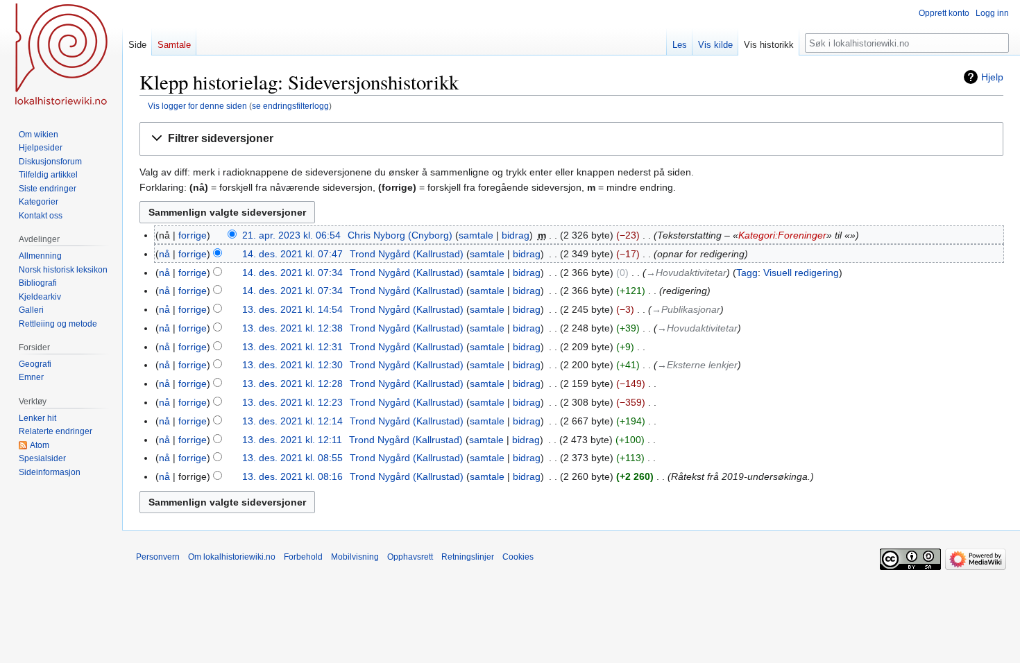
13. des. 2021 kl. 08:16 (292, 476)
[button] (571, 139)
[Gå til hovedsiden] (61, 55)
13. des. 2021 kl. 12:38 (292, 328)
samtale (476, 235)
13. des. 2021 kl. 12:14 (292, 421)
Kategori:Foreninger (782, 235)
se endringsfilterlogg (290, 105)
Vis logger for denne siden (197, 105)
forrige (192, 235)
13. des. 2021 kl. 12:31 (292, 346)
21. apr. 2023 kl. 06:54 (291, 235)
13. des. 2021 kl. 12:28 (292, 383)
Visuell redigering (801, 272)
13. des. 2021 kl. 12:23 (292, 402)
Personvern (158, 557)
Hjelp (992, 77)
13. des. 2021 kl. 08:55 (292, 457)
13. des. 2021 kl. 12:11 (292, 439)
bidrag (515, 235)
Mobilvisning (355, 557)
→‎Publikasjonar (686, 309)
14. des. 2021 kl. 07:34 (292, 272)
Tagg (747, 272)
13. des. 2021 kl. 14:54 (292, 309)
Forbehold (303, 557)
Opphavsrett (410, 557)
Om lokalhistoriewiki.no (231, 557)
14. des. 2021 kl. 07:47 (292, 253)
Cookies (518, 557)
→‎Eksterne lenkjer (697, 364)
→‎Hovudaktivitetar (686, 272)
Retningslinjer (467, 557)
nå (164, 253)
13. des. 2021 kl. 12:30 (292, 364)
